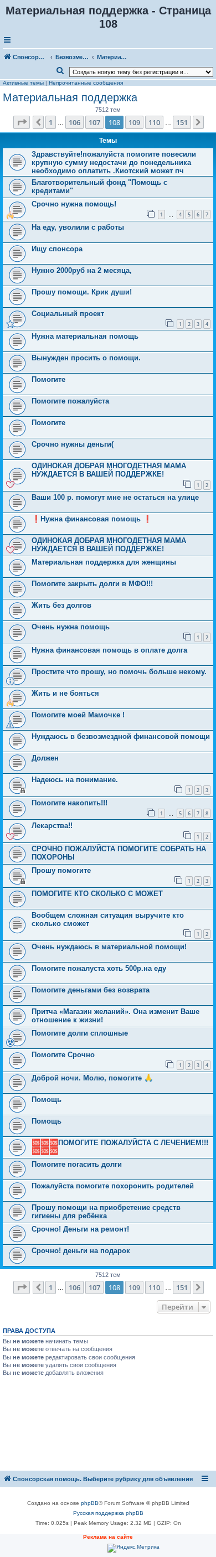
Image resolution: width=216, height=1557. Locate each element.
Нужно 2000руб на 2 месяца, (82, 270)
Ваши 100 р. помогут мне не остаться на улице (115, 497)
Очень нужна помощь (71, 627)
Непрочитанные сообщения (86, 83)
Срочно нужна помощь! (74, 204)
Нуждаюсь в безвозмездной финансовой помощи (121, 736)
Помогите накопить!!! (69, 803)
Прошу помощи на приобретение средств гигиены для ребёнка (106, 1211)
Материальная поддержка (70, 97)
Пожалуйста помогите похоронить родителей (113, 1186)
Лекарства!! (52, 825)
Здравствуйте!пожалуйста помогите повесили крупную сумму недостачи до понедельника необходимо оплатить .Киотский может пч (114, 162)
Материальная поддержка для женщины (104, 562)
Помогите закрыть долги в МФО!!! (92, 584)
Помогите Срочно (63, 1055)
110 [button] (154, 122)
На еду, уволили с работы (78, 227)
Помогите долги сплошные (80, 1033)
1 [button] (51, 122)
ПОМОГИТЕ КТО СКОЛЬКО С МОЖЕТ (97, 893)
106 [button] (74, 122)
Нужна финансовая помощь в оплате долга (109, 650)
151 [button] (182, 122)
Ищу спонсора (57, 249)
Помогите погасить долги (77, 1164)
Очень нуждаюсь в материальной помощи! (109, 947)
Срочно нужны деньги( (73, 444)
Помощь (46, 1099)
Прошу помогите (61, 870)
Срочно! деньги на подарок (81, 1250)
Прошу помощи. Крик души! (82, 292)
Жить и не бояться (65, 693)
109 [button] (134, 122)
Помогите (48, 379)
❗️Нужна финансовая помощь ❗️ (92, 519)
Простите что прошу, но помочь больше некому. (119, 672)
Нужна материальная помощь (85, 336)
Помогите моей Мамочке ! (78, 715)
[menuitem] (60, 70)
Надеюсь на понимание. (75, 779)
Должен (45, 758)
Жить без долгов (61, 605)
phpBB (90, 1503)
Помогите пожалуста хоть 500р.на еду (99, 968)
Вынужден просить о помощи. (86, 358)
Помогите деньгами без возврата (91, 990)
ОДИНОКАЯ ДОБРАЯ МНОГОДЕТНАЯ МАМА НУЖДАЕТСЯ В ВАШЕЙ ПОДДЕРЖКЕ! (109, 470)
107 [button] (94, 122)
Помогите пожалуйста (70, 401)
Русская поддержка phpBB (108, 1513)
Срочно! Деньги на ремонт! (80, 1229)
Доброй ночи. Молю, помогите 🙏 (92, 1078)
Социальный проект (68, 313)
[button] (21, 122)
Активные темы (23, 83)
